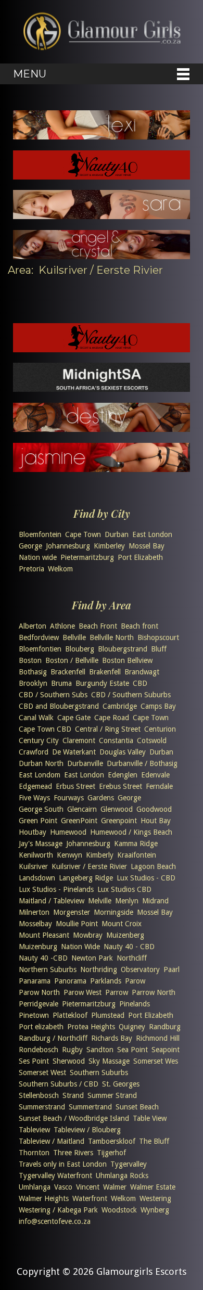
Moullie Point (77, 923)
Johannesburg (68, 546)
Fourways (69, 798)
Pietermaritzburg (87, 557)
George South (41, 809)
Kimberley (109, 546)
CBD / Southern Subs (53, 695)
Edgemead (35, 786)
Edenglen (122, 775)
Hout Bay (156, 820)
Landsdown (37, 878)
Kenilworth (36, 855)
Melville (99, 901)
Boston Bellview (127, 660)
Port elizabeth (41, 1027)
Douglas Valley (122, 752)
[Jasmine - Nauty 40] (101, 468)
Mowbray (88, 935)
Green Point (38, 820)
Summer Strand (112, 1095)
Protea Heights (91, 1027)
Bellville (74, 637)
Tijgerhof (111, 1152)
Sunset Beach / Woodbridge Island (74, 1118)
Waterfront (89, 1198)
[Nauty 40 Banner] (101, 176)
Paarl (171, 969)
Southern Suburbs (99, 1072)
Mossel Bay (146, 546)
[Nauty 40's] (101, 348)
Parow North (39, 992)
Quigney (132, 1027)
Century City (39, 740)
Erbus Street (75, 786)
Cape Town (83, 534)
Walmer (114, 1187)
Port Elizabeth (140, 557)
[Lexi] (101, 136)
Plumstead (107, 1015)
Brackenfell (67, 672)
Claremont (78, 740)
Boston (30, 660)
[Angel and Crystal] (101, 255)
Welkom (60, 569)
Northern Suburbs (48, 969)
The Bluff (154, 1141)
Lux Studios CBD (124, 889)
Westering (155, 1198)
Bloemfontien (40, 649)
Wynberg (155, 1210)
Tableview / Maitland (51, 1141)
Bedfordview (39, 637)
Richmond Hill (158, 1038)
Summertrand (90, 1107)
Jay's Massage (40, 843)
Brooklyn (33, 683)
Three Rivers (73, 1152)
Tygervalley (128, 1164)
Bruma (61, 683)
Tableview (34, 1130)
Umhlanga (34, 1187)
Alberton (32, 626)
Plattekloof (70, 1015)
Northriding (98, 969)
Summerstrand (42, 1107)
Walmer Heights (44, 1198)
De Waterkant (74, 752)
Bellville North (112, 637)
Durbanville (85, 763)
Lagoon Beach (153, 866)
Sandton (99, 1049)
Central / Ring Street (108, 729)
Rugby (72, 1049)
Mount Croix (122, 923)
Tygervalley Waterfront (55, 1175)
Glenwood (116, 809)
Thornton (34, 1152)
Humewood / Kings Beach (131, 832)
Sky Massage (109, 1061)
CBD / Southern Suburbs (131, 695)
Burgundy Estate (102, 683)
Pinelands (134, 1004)
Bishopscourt (158, 637)
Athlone (62, 626)
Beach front (139, 626)
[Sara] (101, 215)
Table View (150, 1118)
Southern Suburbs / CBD (58, 1084)
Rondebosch (38, 1049)
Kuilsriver (33, 866)
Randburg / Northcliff (53, 1038)
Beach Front (98, 626)
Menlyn (126, 901)
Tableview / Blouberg (87, 1130)
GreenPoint (79, 820)
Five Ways (34, 798)
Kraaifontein (136, 855)
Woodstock (119, 1210)
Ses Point (34, 1061)
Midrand (155, 901)
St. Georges (120, 1084)
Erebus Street (120, 786)
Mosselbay (35, 923)
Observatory (140, 969)
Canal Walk (36, 717)
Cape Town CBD (45, 729)
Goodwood (154, 809)
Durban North (41, 763)
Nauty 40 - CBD (129, 946)
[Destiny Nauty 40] (101, 428)
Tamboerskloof (111, 1141)
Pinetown (34, 1015)
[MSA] (101, 388)
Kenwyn (69, 855)
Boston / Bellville (71, 660)
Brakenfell (105, 672)
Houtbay (32, 832)
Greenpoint (119, 820)
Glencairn (82, 809)
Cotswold (152, 740)
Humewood (68, 832)
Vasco (63, 1187)
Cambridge (120, 706)
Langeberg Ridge (86, 878)
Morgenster (71, 912)
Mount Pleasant (44, 935)
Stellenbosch (39, 1095)
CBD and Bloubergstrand (59, 706)
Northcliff (132, 958)
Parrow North (153, 992)
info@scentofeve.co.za (55, 1221)
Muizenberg (125, 935)
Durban (117, 534)
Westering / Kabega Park (58, 1210)
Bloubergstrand (122, 649)
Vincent (87, 1187)
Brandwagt (141, 672)
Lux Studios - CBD (146, 878)
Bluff (159, 649)
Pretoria (31, 569)
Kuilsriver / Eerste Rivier (89, 866)
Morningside (113, 912)
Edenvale (155, 775)
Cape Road (111, 717)
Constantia (116, 740)
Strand (73, 1095)
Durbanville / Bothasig (142, 763)
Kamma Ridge (136, 843)
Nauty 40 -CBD (43, 958)
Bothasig (33, 672)
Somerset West (42, 1072)
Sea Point (132, 1049)
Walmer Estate (152, 1187)
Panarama (34, 981)
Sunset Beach (137, 1107)
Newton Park (92, 958)
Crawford (33, 752)
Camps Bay (158, 706)
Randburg (165, 1027)
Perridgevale (38, 1004)
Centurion (160, 729)
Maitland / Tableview (51, 901)
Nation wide (38, 557)
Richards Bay (111, 1038)
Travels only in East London (63, 1164)
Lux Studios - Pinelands (56, 889)
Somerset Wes (155, 1061)
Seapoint (165, 1049)
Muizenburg (38, 946)
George (30, 546)
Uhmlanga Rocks (122, 1175)
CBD (140, 683)
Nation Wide (80, 946)
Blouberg (79, 649)
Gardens (100, 798)
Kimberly (99, 855)
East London (152, 534)
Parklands (105, 981)
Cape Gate (74, 717)
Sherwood (69, 1061)
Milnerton (34, 912)
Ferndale (159, 786)
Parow (135, 981)
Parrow (116, 992)
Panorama (70, 981)
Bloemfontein (40, 534)
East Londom (39, 775)
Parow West (83, 992)
